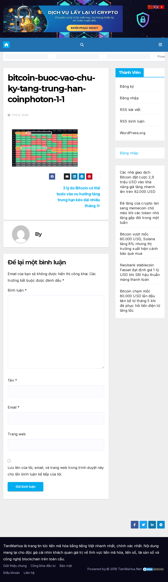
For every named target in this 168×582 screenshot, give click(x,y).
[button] (82, 45)
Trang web (17, 434)
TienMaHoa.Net (130, 569)
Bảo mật (66, 566)
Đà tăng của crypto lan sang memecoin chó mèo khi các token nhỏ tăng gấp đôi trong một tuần (139, 213)
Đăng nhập (129, 98)
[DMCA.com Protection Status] (153, 569)
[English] (156, 6)
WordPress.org (132, 133)
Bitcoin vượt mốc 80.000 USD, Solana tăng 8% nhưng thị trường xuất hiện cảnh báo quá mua (139, 244)
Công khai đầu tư (43, 566)
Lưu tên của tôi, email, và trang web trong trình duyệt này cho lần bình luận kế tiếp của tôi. (56, 470)
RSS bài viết (130, 109)
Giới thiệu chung (15, 566)
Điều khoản (11, 573)
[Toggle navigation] (160, 44)
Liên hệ (29, 573)
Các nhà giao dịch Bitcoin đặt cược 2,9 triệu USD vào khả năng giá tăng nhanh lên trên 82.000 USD (137, 182)
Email (13, 407)
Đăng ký (127, 86)
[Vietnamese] (162, 6)
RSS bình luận (132, 121)
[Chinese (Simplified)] (150, 6)
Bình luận (17, 290)
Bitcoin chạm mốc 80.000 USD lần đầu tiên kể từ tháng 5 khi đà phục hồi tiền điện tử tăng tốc (140, 301)
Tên (12, 380)
